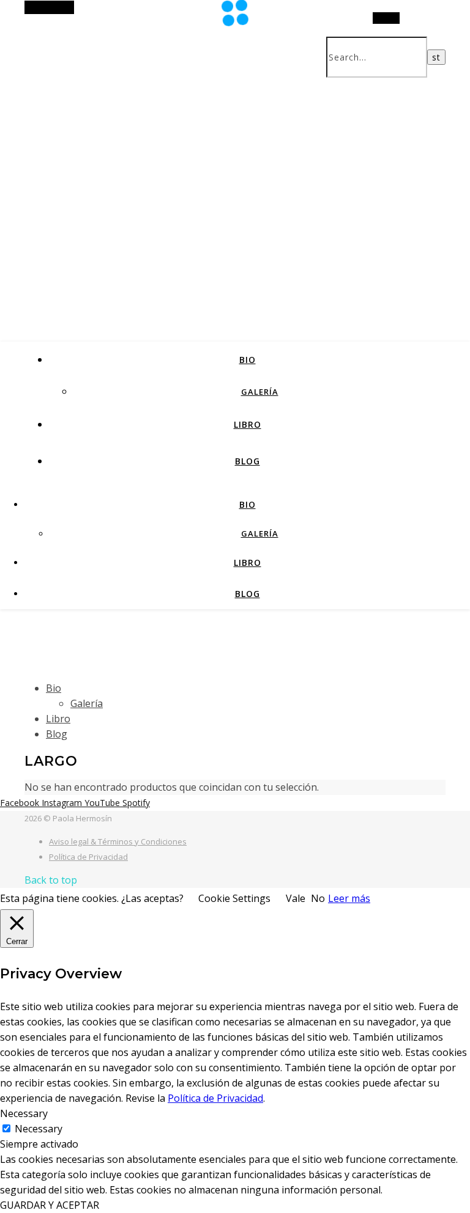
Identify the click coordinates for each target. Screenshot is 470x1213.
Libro (247, 424)
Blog (247, 461)
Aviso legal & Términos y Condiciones (118, 841)
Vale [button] (295, 898)
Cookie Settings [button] (234, 898)
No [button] (318, 898)
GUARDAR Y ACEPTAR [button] (49, 1205)
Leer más (349, 898)
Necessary (38, 1128)
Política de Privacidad (88, 856)
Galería (259, 391)
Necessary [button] (24, 1113)
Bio (247, 359)
